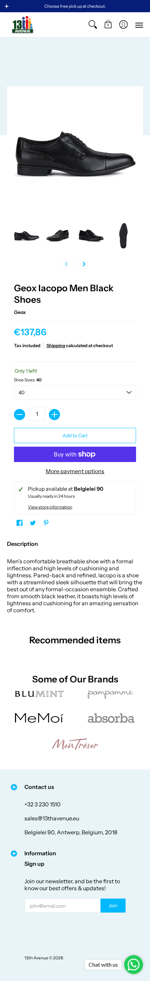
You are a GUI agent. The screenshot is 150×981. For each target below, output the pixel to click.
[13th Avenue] (22, 24)
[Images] (110, 718)
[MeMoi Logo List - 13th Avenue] (39, 717)
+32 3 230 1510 (42, 804)
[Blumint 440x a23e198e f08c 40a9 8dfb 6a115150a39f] (39, 694)
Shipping (55, 345)
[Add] (54, 414)
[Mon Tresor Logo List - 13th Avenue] (75, 744)
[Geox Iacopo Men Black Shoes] (26, 236)
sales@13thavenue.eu (51, 818)
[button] (108, 24)
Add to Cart (75, 435)
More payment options (75, 471)
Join (112, 905)
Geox (20, 312)
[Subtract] (19, 414)
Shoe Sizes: (28, 379)
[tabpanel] (75, 575)
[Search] (92, 24)
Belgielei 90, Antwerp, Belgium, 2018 (70, 832)
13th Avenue (36, 957)
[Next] (84, 264)
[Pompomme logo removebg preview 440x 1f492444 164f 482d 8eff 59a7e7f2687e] (110, 694)
